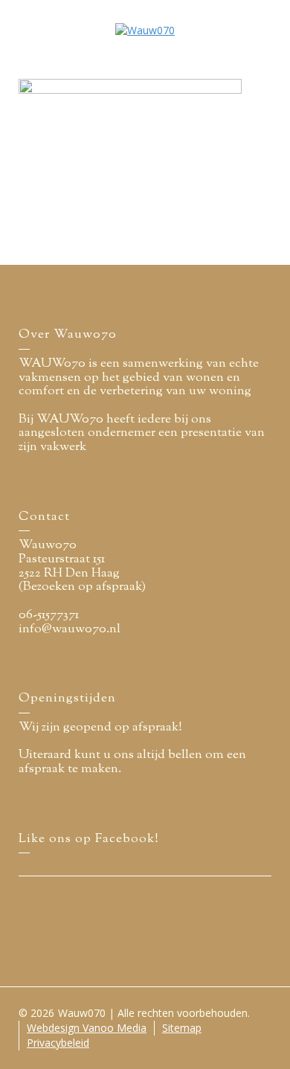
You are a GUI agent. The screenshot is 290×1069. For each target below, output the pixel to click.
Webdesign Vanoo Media (86, 1028)
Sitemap (182, 1028)
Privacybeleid (58, 1043)
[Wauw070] (145, 29)
